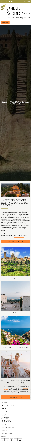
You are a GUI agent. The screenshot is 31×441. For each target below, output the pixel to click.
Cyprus (4, 409)
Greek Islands (8, 405)
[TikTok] (9, 2)
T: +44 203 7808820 (6, 433)
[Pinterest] (4, 2)
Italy (3, 415)
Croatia (5, 418)
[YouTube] (12, 2)
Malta (4, 412)
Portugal (6, 421)
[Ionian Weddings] (15, 11)
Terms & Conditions (7, 427)
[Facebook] (2, 2)
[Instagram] (7, 2)
